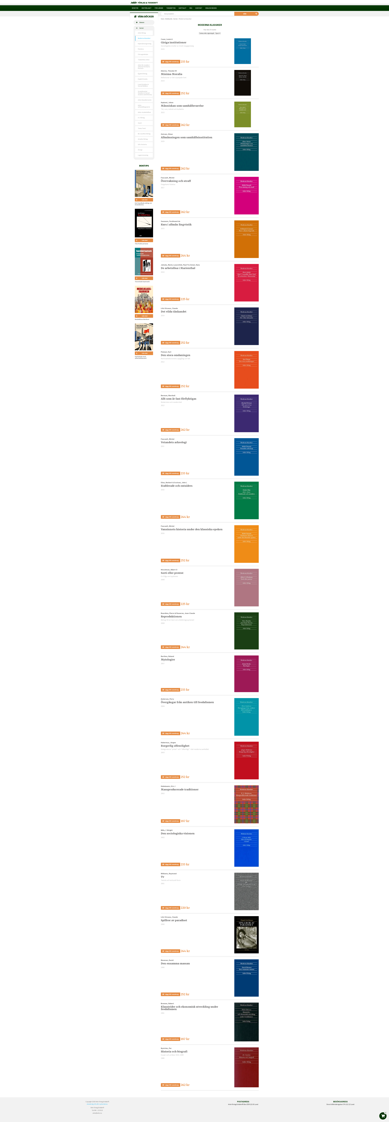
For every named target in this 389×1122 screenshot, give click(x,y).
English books (211, 8)
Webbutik (168, 19)
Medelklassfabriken (142, 319)
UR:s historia (142, 144)
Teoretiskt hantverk (142, 282)
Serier (141, 28)
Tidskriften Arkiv (144, 60)
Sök (244, 14)
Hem (162, 19)
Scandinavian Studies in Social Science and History (145, 93)
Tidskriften (170, 8)
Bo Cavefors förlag (144, 134)
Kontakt (198, 8)
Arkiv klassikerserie (144, 100)
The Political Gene (141, 244)
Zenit (140, 123)
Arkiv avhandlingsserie (144, 106)
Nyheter (135, 8)
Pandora (141, 49)
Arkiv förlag (142, 33)
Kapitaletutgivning (144, 44)
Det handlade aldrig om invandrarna (143, 204)
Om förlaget (146, 8)
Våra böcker (146, 16)
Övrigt (140, 150)
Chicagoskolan (143, 54)
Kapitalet (182, 8)
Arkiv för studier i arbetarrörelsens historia (144, 66)
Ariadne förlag (143, 139)
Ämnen (141, 22)
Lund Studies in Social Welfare (143, 85)
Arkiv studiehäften (144, 112)
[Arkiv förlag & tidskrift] (144, 2)
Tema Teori (142, 128)
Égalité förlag (142, 74)
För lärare (159, 8)
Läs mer (145, 200)
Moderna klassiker (144, 38)
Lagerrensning (143, 155)
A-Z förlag (141, 118)
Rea (191, 8)
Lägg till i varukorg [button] (172, 62)
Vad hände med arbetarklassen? (141, 357)
